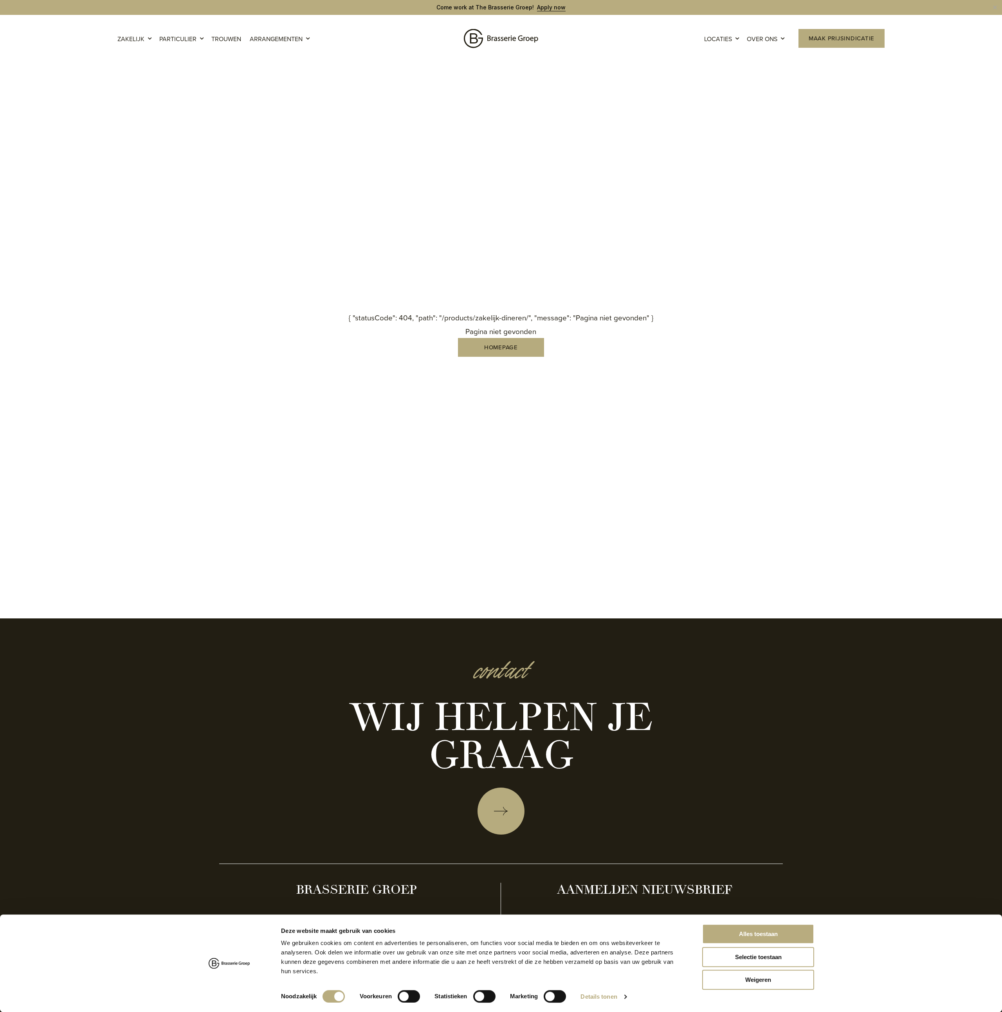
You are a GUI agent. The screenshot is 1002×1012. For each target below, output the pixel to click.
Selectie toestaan (758, 957)
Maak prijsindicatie (841, 38)
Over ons (762, 38)
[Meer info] (501, 811)
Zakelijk (130, 38)
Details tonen (598, 996)
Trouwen (226, 38)
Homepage (501, 347)
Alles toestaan (758, 934)
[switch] (409, 996)
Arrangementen (276, 38)
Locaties (718, 38)
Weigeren (758, 979)
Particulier (177, 38)
